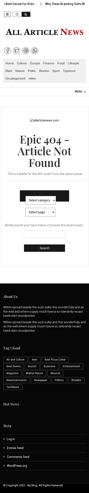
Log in (11, 439)
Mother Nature (34, 373)
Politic (32, 71)
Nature (20, 71)
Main (8, 71)
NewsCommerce (16, 380)
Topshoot (69, 71)
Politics (59, 380)
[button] (7, 14)
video (32, 78)
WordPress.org (17, 465)
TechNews (12, 387)
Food (61, 63)
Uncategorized (15, 78)
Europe (35, 63)
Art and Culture (15, 359)
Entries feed (15, 448)
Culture (22, 63)
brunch (32, 366)
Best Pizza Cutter (55, 359)
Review (44, 71)
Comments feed (18, 457)
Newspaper (40, 380)
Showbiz (76, 380)
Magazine (12, 373)
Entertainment (71, 366)
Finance (48, 63)
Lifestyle (73, 63)
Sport (56, 71)
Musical (55, 373)
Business (49, 366)
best (34, 359)
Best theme (13, 366)
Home (9, 63)
